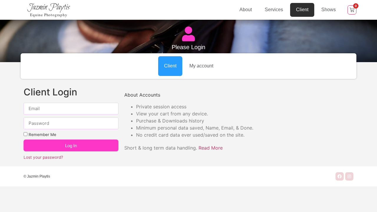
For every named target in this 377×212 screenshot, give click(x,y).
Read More (211, 148)
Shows (328, 9)
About (245, 9)
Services (274, 9)
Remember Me (41, 134)
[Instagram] (349, 176)
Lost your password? (43, 157)
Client (302, 9)
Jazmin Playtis (48, 7)
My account (201, 65)
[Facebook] (339, 176)
